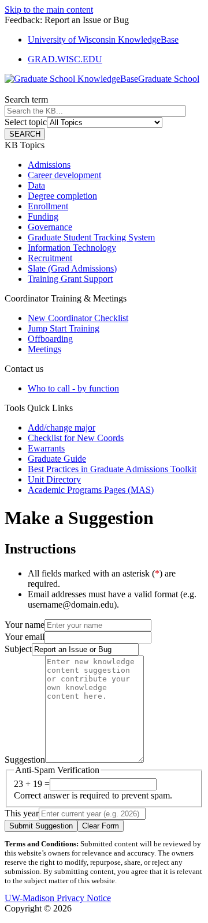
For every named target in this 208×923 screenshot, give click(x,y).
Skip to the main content (49, 9)
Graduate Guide (57, 459)
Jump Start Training (63, 328)
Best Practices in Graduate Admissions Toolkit (112, 469)
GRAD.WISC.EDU (65, 59)
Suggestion (25, 759)
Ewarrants (46, 448)
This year (22, 813)
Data (36, 185)
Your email (24, 637)
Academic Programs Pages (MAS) (91, 490)
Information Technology (72, 248)
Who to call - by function (73, 388)
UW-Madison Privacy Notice (58, 898)
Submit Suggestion (41, 826)
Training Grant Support (70, 279)
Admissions (49, 164)
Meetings (44, 349)
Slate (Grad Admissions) (72, 268)
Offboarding (50, 339)
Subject (18, 649)
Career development (64, 175)
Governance (50, 227)
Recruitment (50, 258)
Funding (43, 216)
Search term (26, 99)
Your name (24, 625)
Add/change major (61, 427)
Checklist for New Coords (76, 438)
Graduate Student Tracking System (91, 237)
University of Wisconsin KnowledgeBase (103, 39)
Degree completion (62, 196)
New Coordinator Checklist (78, 318)
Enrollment (48, 206)
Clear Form (100, 826)
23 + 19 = (32, 784)
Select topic (26, 122)
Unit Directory (54, 479)
